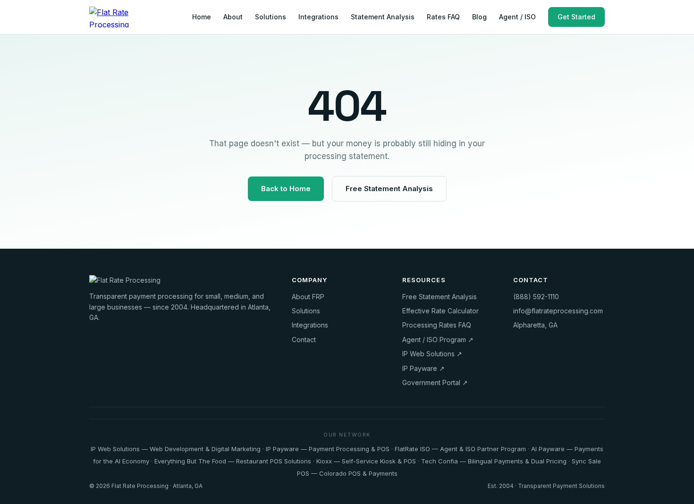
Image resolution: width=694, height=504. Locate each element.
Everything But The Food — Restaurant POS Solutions (232, 461)
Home (201, 17)
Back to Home (286, 188)
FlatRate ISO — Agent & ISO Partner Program (460, 449)
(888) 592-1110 (536, 297)
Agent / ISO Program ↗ (438, 340)
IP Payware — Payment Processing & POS (327, 449)
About (233, 17)
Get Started (576, 17)
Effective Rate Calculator (440, 311)
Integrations (318, 17)
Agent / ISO (517, 17)
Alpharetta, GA (535, 325)
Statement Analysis (383, 17)
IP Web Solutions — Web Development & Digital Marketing (176, 449)
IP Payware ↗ (423, 368)
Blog (479, 17)
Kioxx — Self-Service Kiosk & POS (366, 461)
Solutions (270, 17)
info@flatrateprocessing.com (558, 311)
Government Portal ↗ (435, 382)
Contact (304, 340)
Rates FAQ (443, 17)
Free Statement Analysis (389, 188)
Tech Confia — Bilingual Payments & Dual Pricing (494, 461)
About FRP (308, 297)
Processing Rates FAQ (436, 325)
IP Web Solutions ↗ (432, 354)
